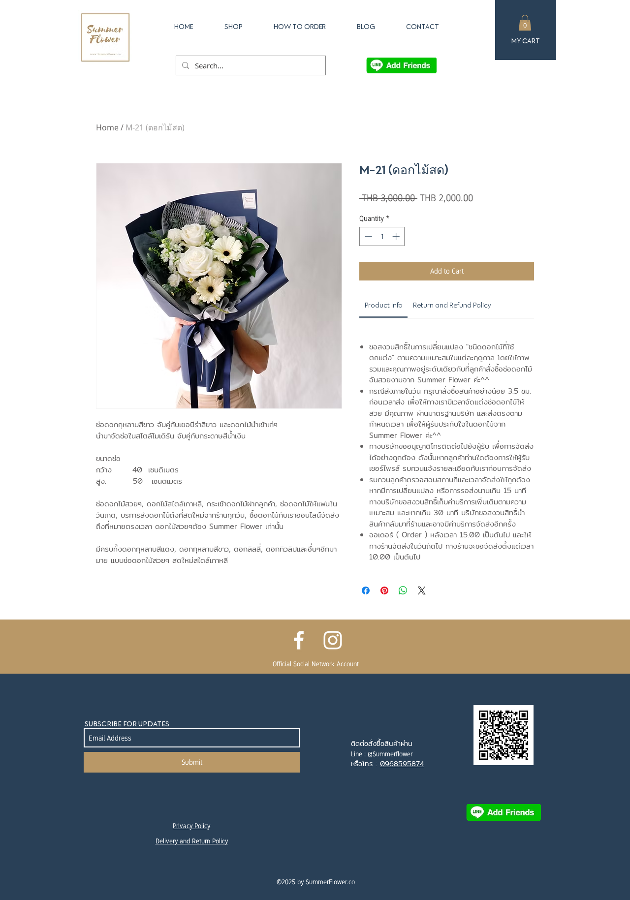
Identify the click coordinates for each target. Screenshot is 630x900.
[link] (384, 305)
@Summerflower (390, 754)
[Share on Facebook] (366, 590)
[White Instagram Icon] (332, 640)
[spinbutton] (382, 236)
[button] (525, 23)
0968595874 (402, 763)
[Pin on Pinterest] (384, 590)
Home (107, 127)
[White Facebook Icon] (298, 640)
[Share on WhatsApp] (403, 590)
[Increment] (397, 236)
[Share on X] (422, 590)
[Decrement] (367, 236)
